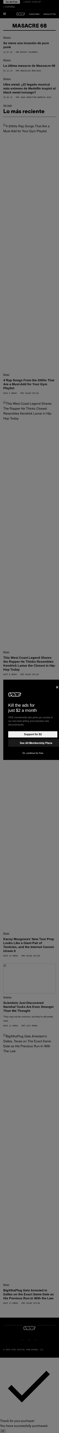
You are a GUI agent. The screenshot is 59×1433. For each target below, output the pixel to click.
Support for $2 (33, 734)
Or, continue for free (32, 753)
